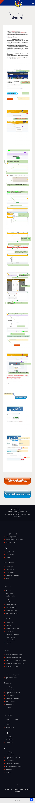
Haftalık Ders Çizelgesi (12, 575)
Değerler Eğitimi (10, 637)
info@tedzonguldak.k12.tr (18, 512)
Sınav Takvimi (10, 704)
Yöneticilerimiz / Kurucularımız (14, 539)
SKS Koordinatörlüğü (12, 666)
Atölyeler (8, 602)
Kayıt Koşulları (10, 552)
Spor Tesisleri (9, 593)
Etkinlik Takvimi (10, 728)
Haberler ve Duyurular (12, 719)
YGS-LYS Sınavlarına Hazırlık (14, 766)
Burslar (8, 557)
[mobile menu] (32, 2)
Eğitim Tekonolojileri (12, 613)
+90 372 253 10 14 (18, 509)
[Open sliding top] (2, 2)
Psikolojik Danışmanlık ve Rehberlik (16, 660)
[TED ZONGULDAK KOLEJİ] (18, 2)
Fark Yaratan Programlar (13, 675)
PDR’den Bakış (10, 631)
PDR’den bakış (10, 572)
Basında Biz (9, 743)
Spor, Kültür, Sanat (11, 678)
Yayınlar (8, 722)
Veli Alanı (8, 725)
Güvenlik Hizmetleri (11, 610)
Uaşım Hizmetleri (11, 607)
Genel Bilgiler (9, 567)
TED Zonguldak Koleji (12, 537)
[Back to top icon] (17, 785)
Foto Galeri (9, 737)
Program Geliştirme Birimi (13, 657)
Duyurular (8, 578)
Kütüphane (9, 599)
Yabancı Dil (9, 672)
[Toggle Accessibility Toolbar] (32, 800)
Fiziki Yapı (8, 590)
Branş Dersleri (10, 569)
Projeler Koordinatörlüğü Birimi (15, 663)
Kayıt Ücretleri (10, 554)
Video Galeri (9, 740)
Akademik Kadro (10, 542)
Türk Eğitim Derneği (11, 534)
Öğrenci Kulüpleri (10, 640)
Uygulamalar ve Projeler (13, 628)
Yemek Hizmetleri (11, 605)
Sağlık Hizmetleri (10, 596)
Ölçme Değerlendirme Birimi (14, 655)
